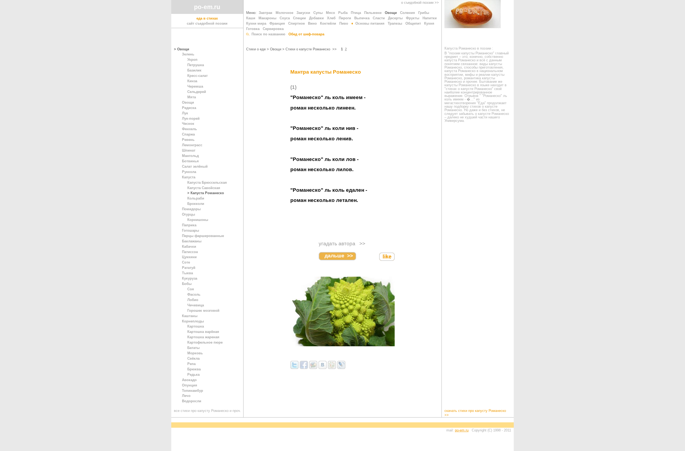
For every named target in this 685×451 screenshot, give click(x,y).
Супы (318, 13)
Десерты (395, 18)
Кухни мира (256, 23)
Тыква (187, 273)
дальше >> (337, 255)
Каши (250, 18)
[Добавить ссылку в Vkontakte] (322, 367)
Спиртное (296, 23)
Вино (312, 23)
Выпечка (362, 18)
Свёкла (193, 358)
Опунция (189, 385)
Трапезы (395, 23)
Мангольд (190, 156)
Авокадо (189, 380)
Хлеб (331, 18)
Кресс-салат (197, 76)
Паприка (189, 225)
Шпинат (188, 150)
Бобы (187, 284)
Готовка (253, 29)
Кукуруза (189, 278)
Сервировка (273, 29)
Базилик (194, 70)
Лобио (192, 300)
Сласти (379, 18)
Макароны (267, 18)
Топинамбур (192, 391)
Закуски (303, 13)
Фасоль (193, 294)
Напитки (430, 18)
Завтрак (265, 13)
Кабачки (189, 247)
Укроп (192, 60)
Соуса (285, 18)
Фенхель (189, 129)
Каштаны (189, 316)
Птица (356, 13)
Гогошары (190, 230)
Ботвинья (190, 161)
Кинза (192, 81)
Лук (185, 113)
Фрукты (412, 18)
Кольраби (195, 198)
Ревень (188, 140)
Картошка (195, 326)
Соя (190, 289)
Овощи (188, 102)
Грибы (423, 13)
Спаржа (188, 134)
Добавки (316, 18)
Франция (277, 23)
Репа (191, 364)
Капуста (188, 177)
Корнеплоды (193, 321)
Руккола (189, 172)
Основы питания (368, 23)
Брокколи (195, 204)
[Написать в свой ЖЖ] (341, 367)
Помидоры (191, 209)
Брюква (194, 369)
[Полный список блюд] (247, 34)
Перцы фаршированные (203, 236)
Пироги (345, 18)
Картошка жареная (203, 337)
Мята (191, 97)
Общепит (413, 23)
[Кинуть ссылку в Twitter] (294, 367)
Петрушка (195, 65)
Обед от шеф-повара (306, 34)
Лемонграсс (192, 145)
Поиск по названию (268, 34)
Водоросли (191, 401)
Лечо (186, 396)
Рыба (343, 13)
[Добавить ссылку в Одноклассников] (332, 367)
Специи (299, 18)
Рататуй (188, 268)
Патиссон (190, 252)
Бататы (193, 348)
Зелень (188, 54)
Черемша (195, 86)
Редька (193, 375)
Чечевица (195, 305)
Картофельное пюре (205, 342)
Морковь (195, 353)
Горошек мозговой (203, 311)
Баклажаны (191, 241)
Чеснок (188, 124)
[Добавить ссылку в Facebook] (304, 367)
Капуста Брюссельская (207, 183)
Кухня (429, 23)
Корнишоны (197, 220)
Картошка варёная (203, 332)
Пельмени (373, 13)
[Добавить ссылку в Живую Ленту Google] (313, 367)
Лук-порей (191, 118)
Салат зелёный (195, 166)
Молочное (284, 13)
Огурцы (188, 214)
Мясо (330, 13)
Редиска (189, 108)
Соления (407, 13)
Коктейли (328, 23)
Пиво (343, 23)
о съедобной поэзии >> (420, 3)
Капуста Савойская (203, 188)
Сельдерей (196, 92)
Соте (186, 262)
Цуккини (189, 257)
